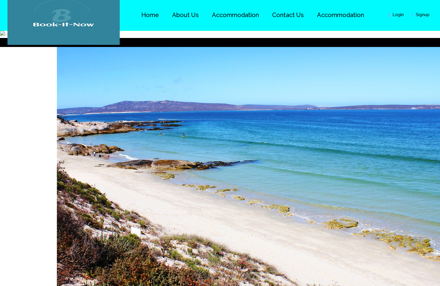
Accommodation (340, 15)
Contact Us (288, 15)
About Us (185, 15)
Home (150, 15)
